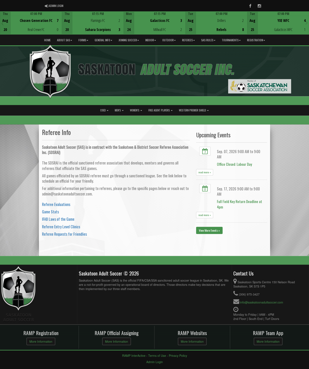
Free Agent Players (159, 110)
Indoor (149, 40)
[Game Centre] (31, 26)
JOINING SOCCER (128, 40)
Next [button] (306, 22)
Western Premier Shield (193, 110)
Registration (255, 40)
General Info (102, 40)
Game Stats (50, 211)
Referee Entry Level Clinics (61, 226)
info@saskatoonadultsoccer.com (261, 302)
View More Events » (209, 230)
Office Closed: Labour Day (234, 164)
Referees (187, 40)
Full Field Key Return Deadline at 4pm (239, 204)
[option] (31, 23)
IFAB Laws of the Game (58, 219)
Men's (118, 110)
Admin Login (154, 362)
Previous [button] (2, 23)
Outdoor (168, 40)
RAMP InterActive (133, 355)
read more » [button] (204, 172)
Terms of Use (157, 355)
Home (47, 40)
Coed (103, 110)
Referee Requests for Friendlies (64, 234)
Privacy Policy (178, 355)
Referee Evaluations (56, 204)
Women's (135, 110)
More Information (40, 341)
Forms (82, 40)
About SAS (63, 40)
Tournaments (230, 40)
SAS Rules (207, 40)
